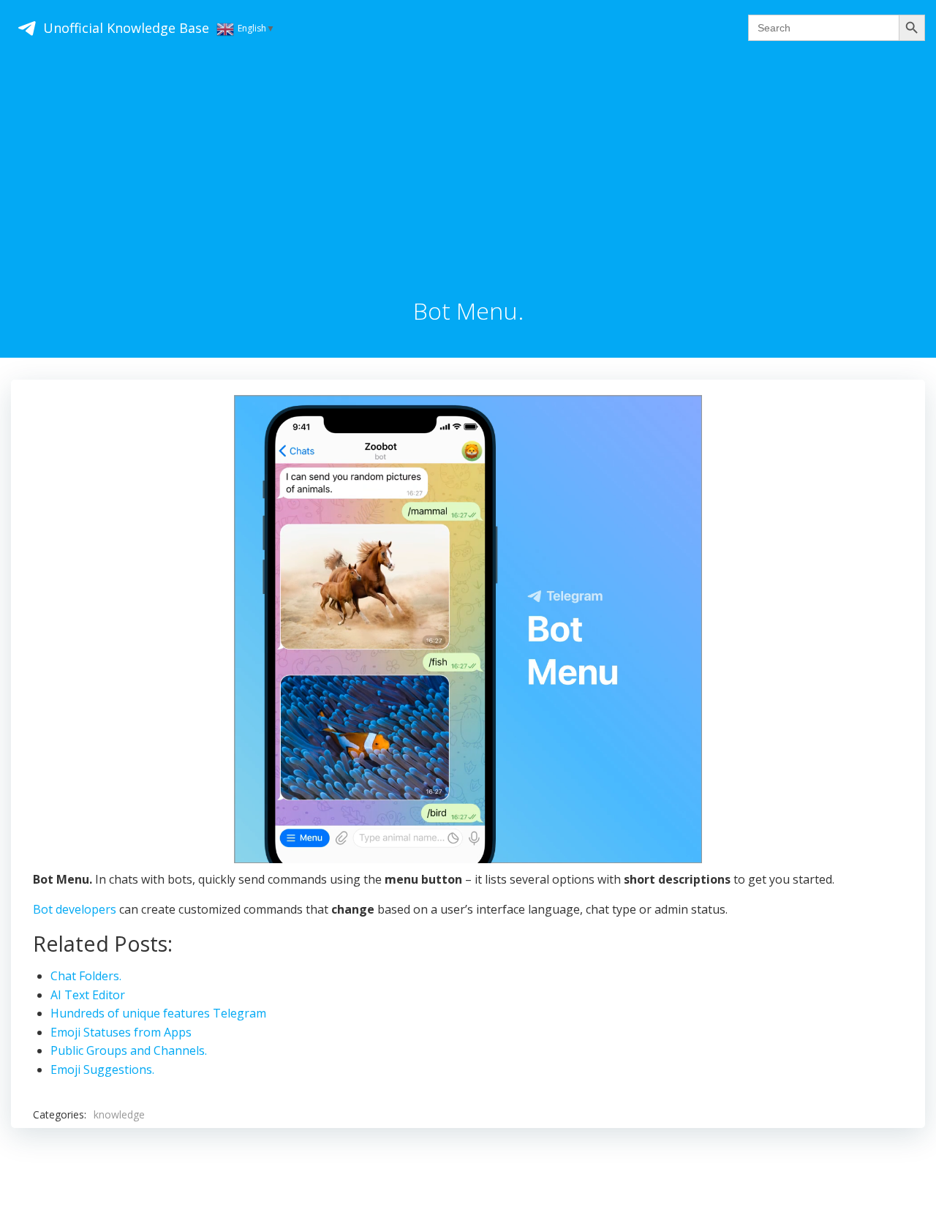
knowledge (119, 1114)
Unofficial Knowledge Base (126, 28)
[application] (468, 629)
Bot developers (74, 909)
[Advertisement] (468, 188)
